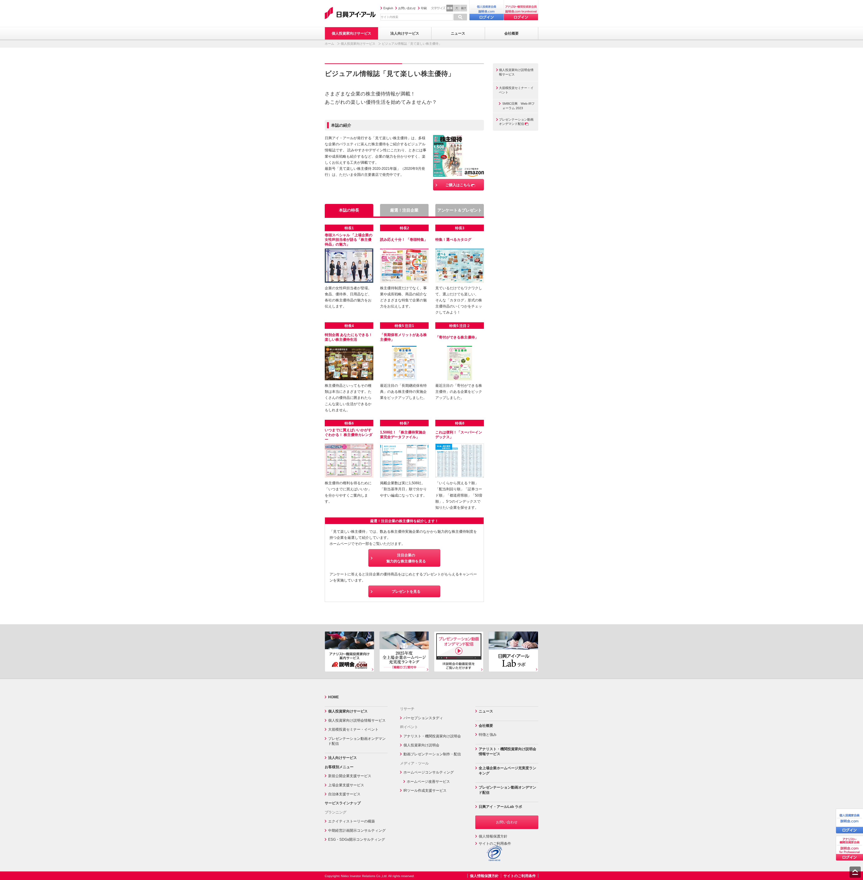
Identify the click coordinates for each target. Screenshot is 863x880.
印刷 (424, 8)
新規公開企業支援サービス (349, 776)
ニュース (486, 711)
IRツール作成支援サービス (425, 790)
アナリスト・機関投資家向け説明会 (432, 736)
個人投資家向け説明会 (421, 745)
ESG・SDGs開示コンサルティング (356, 839)
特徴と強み (488, 734)
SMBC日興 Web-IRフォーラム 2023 (518, 106)
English (388, 8)
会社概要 (486, 725)
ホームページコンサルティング (428, 772)
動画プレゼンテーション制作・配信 (432, 754)
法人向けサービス (342, 758)
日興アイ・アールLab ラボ (500, 807)
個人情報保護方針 (493, 836)
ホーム (329, 43)
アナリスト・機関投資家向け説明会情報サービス (507, 751)
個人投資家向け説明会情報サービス (516, 72)
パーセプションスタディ (423, 718)
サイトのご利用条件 (495, 843)
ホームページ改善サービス (428, 781)
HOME (333, 697)
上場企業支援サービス (346, 785)
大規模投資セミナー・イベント (516, 90)
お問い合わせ (407, 8)
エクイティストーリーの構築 (351, 821)
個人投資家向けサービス (358, 43)
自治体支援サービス (344, 794)
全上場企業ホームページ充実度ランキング (507, 770)
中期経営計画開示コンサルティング (357, 830)
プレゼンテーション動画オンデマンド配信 (516, 122)
